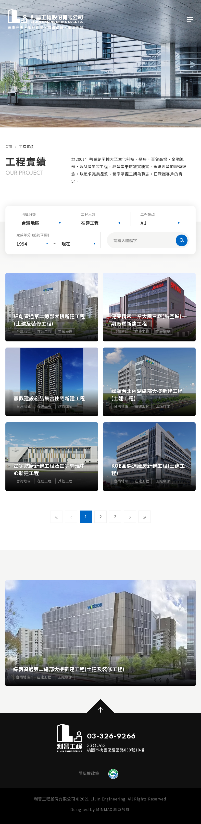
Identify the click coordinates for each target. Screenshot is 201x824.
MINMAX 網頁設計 (113, 809)
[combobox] (41, 223)
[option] (100, 633)
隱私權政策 (89, 773)
